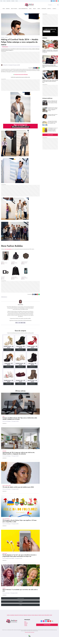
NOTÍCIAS (21, 615)
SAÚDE (39, 615)
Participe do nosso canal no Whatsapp (21, 74)
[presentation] (20, 404)
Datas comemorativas (6, 518)
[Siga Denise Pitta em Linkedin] (23, 322)
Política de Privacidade (27, 632)
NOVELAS (29, 615)
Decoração (44, 8)
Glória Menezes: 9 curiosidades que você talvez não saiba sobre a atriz (20, 590)
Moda (3, 416)
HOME (8, 615)
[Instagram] (54, 1)
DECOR (42, 615)
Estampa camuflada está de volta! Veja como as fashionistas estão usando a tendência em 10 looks (20, 418)
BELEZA (36, 615)
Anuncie (25, 624)
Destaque (2, 37)
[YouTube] (56, 1)
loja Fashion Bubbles (8, 249)
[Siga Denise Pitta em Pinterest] (24, 322)
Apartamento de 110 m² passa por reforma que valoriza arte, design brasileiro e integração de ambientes (19, 453)
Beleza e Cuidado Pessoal (7, 485)
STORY (51, 615)
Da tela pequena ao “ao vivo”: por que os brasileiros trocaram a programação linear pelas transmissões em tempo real (19, 555)
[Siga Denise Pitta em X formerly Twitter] (18, 322)
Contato (25, 625)
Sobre (25, 621)
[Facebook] (51, 1)
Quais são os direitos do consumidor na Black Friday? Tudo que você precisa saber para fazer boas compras (50, 66)
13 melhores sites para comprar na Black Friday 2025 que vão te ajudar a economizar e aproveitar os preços (50, 81)
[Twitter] (53, 1)
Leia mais (5, 423)
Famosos (4, 588)
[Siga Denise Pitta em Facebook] (16, 322)
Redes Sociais (5, 553)
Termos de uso (32, 632)
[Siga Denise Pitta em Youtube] (21, 322)
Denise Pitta (6, 65)
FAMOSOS (25, 615)
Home (4, 8)
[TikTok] (58, 1)
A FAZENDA (12, 615)
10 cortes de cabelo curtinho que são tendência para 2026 (18, 487)
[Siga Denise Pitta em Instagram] (19, 322)
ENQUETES (17, 615)
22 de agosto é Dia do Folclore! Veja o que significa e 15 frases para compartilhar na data (19, 521)
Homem (6, 37)
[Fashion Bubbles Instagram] (20, 126)
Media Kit (26, 622)
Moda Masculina (5, 46)
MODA (33, 615)
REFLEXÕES (47, 615)
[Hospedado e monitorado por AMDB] (29, 636)
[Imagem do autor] (1, 65)
